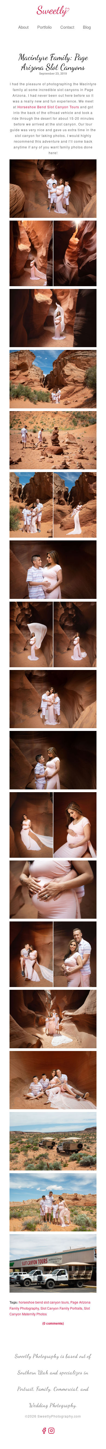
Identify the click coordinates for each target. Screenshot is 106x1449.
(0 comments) (53, 1323)
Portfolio (44, 27)
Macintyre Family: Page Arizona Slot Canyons (53, 62)
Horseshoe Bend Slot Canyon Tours (48, 106)
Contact (67, 27)
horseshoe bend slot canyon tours (44, 1302)
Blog (87, 27)
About (23, 27)
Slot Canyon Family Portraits (61, 1308)
